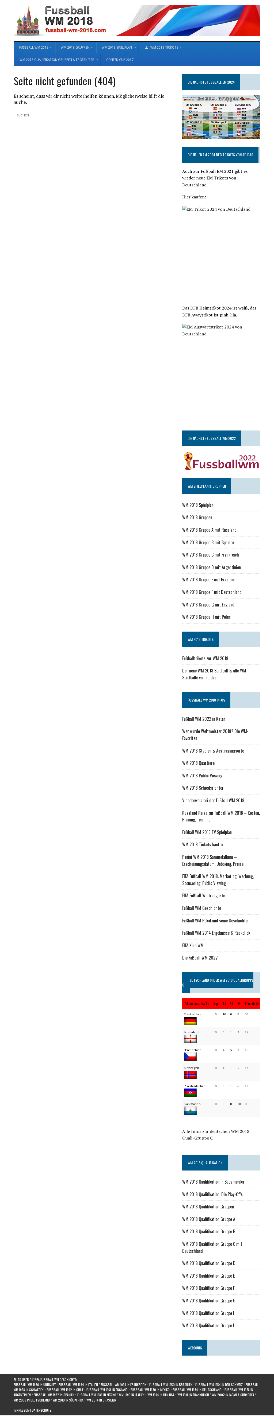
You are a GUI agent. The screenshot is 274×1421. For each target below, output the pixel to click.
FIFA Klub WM (193, 945)
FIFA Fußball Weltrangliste (203, 895)
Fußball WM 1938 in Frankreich (123, 1384)
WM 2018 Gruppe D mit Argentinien (211, 567)
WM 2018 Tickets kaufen (202, 844)
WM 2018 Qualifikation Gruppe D (208, 1263)
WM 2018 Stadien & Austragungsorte (213, 750)
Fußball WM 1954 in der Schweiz (219, 1384)
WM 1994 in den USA (160, 1394)
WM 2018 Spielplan (198, 505)
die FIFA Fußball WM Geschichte (53, 1379)
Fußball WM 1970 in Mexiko (150, 1389)
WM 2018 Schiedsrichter (203, 788)
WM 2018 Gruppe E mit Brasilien (208, 579)
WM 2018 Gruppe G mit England (208, 604)
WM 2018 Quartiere (198, 763)
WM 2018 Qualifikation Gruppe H (208, 1313)
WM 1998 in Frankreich (193, 1394)
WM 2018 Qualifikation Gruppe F (208, 1288)
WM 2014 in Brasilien (101, 1400)
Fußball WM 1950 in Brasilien (170, 1384)
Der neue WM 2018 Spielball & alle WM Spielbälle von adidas (214, 674)
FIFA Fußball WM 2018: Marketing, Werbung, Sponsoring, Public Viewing (218, 879)
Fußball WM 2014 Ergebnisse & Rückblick (216, 933)
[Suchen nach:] (40, 115)
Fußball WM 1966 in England (107, 1389)
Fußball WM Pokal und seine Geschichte (215, 920)
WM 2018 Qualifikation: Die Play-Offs (212, 1194)
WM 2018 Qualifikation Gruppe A (208, 1219)
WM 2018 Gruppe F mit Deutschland (212, 592)
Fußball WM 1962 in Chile (65, 1389)
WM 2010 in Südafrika (68, 1400)
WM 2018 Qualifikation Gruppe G (208, 1300)
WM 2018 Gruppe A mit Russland (209, 530)
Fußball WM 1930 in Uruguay (35, 1384)
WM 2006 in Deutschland (32, 1400)
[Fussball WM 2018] (137, 20)
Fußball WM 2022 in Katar (203, 719)
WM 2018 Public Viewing (202, 775)
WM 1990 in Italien (131, 1394)
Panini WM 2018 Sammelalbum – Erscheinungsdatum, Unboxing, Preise (212, 860)
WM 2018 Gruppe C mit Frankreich (210, 554)
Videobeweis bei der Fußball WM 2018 (213, 800)
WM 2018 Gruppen (197, 517)
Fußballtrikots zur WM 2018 (205, 658)
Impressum (21, 1410)
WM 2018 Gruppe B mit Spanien (208, 542)
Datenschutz (41, 1410)
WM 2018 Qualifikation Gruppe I (208, 1325)
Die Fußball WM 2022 (200, 957)
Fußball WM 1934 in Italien (78, 1384)
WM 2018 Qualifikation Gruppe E (208, 1276)
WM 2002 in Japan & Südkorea (233, 1394)
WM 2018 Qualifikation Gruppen (208, 1206)
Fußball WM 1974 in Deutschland (197, 1389)
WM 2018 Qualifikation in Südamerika (213, 1182)
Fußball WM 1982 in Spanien (54, 1394)
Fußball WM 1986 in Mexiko (96, 1394)
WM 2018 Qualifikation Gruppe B (208, 1231)
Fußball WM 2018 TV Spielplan (207, 832)
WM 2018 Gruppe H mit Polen (206, 617)
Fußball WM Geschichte (201, 908)
